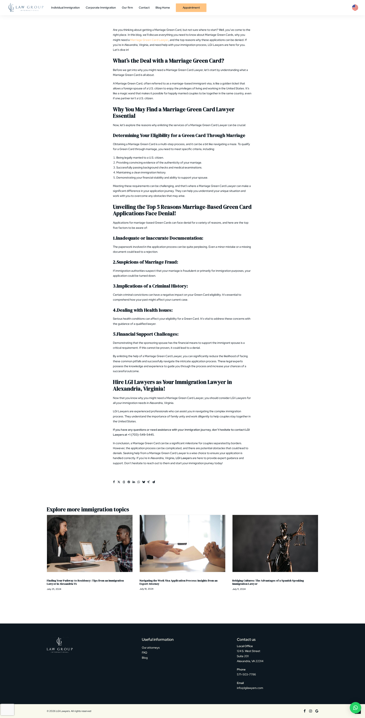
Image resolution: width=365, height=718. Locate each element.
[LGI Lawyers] (25, 7)
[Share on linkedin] (133, 482)
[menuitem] (67, 7)
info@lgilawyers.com (250, 688)
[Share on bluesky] (143, 482)
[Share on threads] (123, 482)
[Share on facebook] (114, 482)
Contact (144, 8)
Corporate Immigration (101, 8)
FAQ (144, 652)
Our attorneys (151, 648)
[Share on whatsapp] (138, 482)
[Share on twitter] (119, 482)
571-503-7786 (246, 674)
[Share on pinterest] (128, 482)
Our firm (127, 8)
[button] (90, 543)
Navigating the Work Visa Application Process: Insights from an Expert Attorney (86, 582)
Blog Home (163, 8)
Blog (145, 658)
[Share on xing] (148, 482)
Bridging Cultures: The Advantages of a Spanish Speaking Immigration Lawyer (175, 582)
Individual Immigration (65, 8)
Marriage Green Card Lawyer (149, 40)
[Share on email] (153, 482)
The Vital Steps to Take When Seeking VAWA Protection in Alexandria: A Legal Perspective (268, 582)
